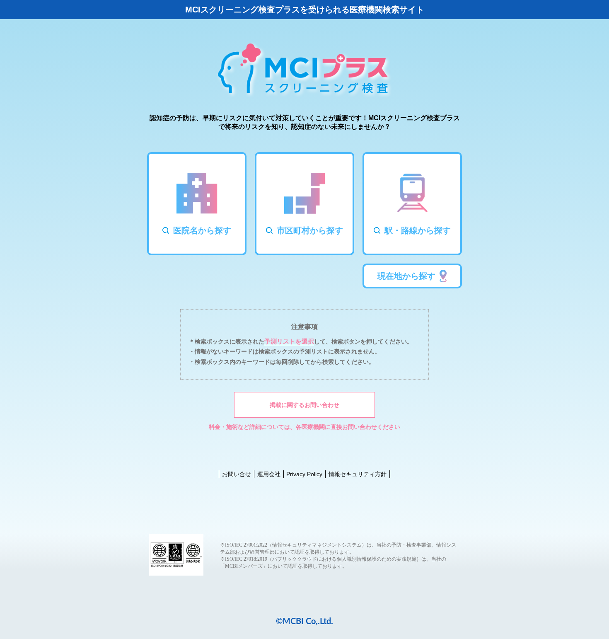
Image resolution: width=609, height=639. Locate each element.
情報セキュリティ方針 (358, 474)
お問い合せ (236, 474)
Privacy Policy (304, 474)
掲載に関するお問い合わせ (304, 405)
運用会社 (268, 474)
